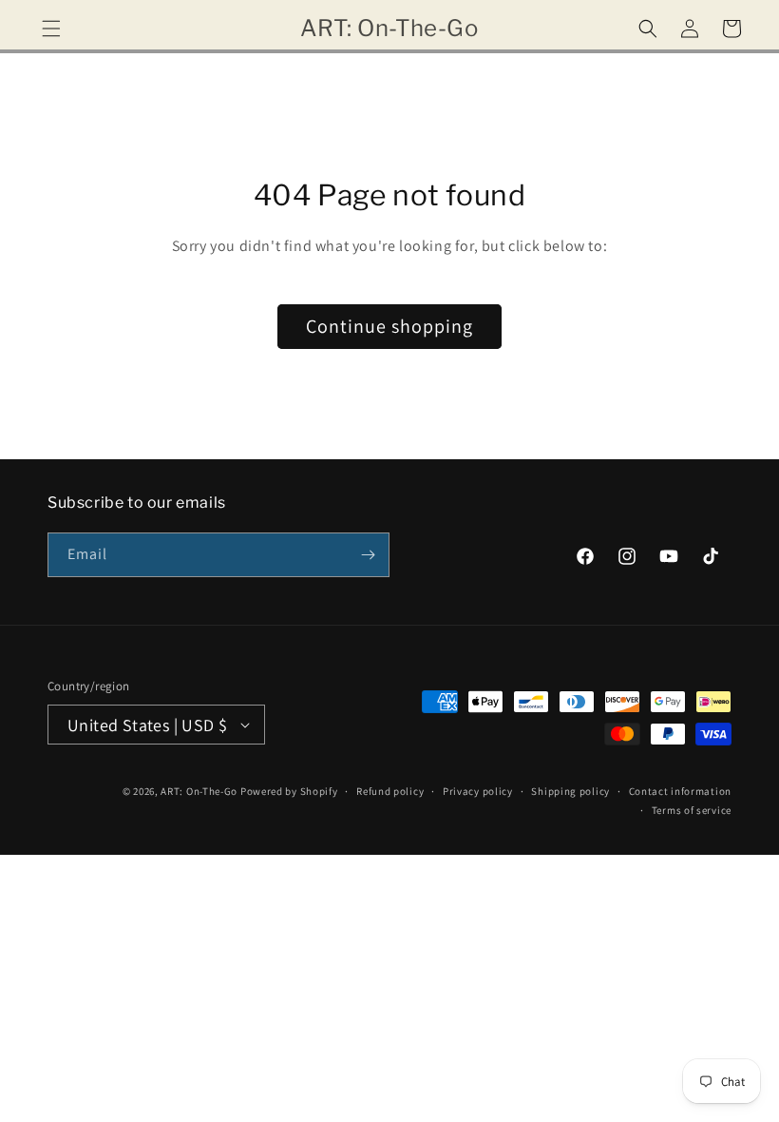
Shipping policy (570, 791)
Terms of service (692, 810)
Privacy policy (478, 791)
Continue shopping (389, 326)
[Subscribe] (368, 554)
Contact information (680, 791)
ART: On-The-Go (199, 791)
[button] (51, 28)
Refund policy (390, 791)
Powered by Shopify (289, 791)
